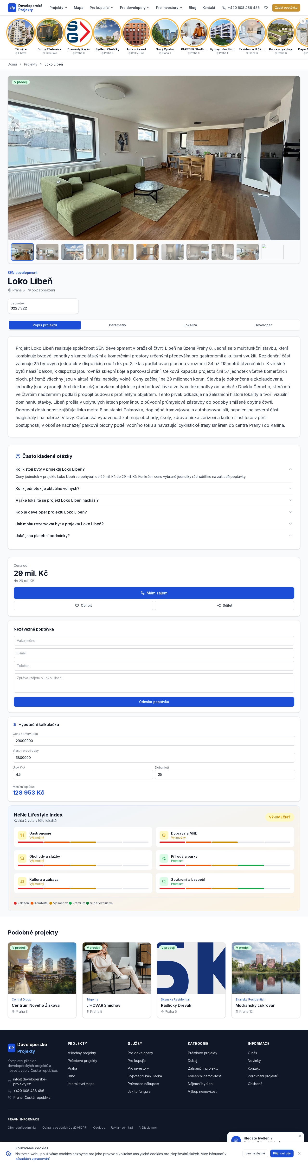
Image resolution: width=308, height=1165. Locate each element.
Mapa (78, 8)
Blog (192, 8)
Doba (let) (162, 767)
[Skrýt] (302, 21)
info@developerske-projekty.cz (30, 1081)
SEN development (23, 272)
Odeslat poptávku (154, 702)
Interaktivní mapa (81, 1084)
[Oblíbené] (266, 7)
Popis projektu (45, 325)
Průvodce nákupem (143, 1084)
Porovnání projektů (263, 1076)
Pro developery (133, 8)
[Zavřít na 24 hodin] (300, 1136)
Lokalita (190, 325)
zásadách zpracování (32, 1159)
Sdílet (227, 605)
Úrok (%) (19, 767)
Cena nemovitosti (25, 734)
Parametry (117, 325)
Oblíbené (255, 1084)
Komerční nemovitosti (205, 1076)
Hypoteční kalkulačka (145, 1076)
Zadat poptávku (286, 7)
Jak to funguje (139, 1091)
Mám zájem (157, 593)
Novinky (254, 1061)
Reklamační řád (122, 1127)
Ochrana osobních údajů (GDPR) (64, 1127)
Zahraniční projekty (203, 1068)
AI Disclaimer (148, 1127)
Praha (72, 1068)
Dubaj (192, 1061)
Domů (12, 64)
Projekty (56, 8)
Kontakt (209, 8)
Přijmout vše (282, 1153)
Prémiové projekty (82, 1061)
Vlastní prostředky (26, 750)
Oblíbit (86, 605)
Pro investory (167, 8)
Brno (71, 1076)
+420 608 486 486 (28, 1091)
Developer (263, 325)
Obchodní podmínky (22, 1127)
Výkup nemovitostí (202, 1091)
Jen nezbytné (255, 1153)
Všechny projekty (82, 1053)
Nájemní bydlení (200, 1084)
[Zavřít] (299, 1153)
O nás (252, 1053)
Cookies (99, 1127)
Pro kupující (99, 8)
